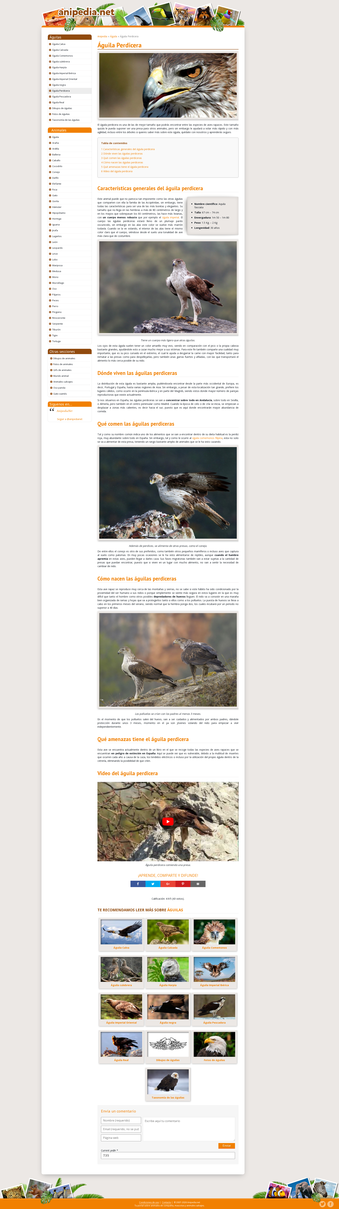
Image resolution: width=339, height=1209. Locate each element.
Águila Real (58, 102)
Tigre (55, 335)
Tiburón (56, 329)
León (55, 242)
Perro (55, 306)
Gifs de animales (62, 370)
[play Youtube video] (168, 821)
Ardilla (55, 148)
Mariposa (57, 265)
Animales (58, 130)
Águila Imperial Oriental (64, 79)
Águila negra (59, 84)
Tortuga (56, 341)
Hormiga (56, 218)
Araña (55, 142)
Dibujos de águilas (62, 108)
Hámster (56, 207)
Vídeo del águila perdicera (116, 171)
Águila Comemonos (62, 55)
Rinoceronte (58, 317)
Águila (55, 137)
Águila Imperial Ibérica (64, 73)
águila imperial (170, 217)
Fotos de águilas (61, 114)
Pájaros (56, 294)
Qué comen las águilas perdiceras (121, 158)
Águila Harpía (59, 67)
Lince (55, 253)
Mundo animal (61, 375)
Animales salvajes (63, 381)
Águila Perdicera (61, 90)
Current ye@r (109, 1150)
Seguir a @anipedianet (69, 419)
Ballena (56, 154)
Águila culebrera (61, 61)
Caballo (56, 160)
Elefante (56, 183)
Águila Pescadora (61, 96)
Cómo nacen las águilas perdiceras (122, 162)
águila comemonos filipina (207, 438)
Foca (54, 189)
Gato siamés (60, 393)
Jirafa (55, 230)
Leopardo (57, 247)
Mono (55, 277)
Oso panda (59, 387)
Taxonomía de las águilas (66, 119)
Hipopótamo (59, 212)
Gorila (55, 201)
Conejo (56, 172)
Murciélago (58, 282)
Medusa (56, 271)
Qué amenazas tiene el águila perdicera (124, 166)
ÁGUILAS (175, 909)
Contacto (166, 1202)
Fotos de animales (63, 364)
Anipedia (102, 36)
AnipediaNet (64, 411)
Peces (55, 300)
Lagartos (57, 236)
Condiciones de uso (149, 1202)
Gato (55, 195)
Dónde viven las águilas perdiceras (122, 153)
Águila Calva (58, 44)
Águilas (55, 37)
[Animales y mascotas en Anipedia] (86, 13)
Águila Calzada (60, 49)
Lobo (55, 259)
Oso (54, 288)
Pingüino (57, 312)
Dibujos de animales (64, 358)
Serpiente (57, 323)
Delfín (55, 177)
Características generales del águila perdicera (128, 149)
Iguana (56, 224)
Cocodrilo (57, 166)
